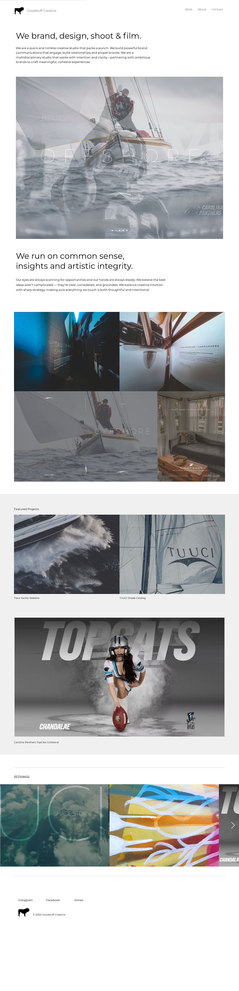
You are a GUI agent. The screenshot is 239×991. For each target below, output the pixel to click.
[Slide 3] (123, 230)
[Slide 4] (116, 230)
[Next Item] (233, 825)
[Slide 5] (127, 230)
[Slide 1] (112, 230)
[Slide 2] (119, 230)
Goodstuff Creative (41, 11)
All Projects (21, 776)
